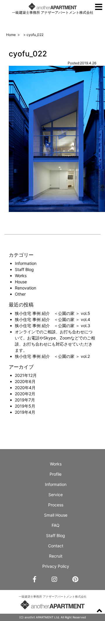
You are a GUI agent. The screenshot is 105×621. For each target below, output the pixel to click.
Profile (56, 474)
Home (11, 34)
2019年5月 (25, 405)
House (21, 281)
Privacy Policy (55, 566)
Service (55, 494)
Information (25, 263)
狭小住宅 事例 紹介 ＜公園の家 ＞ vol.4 (52, 319)
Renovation (25, 287)
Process (55, 504)
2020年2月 (25, 393)
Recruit (55, 555)
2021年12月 (26, 375)
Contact (55, 545)
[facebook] (34, 579)
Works (21, 275)
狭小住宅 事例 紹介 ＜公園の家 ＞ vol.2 (52, 356)
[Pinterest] (75, 579)
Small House (55, 515)
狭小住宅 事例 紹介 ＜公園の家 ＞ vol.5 (52, 313)
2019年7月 (25, 399)
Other (20, 293)
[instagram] (54, 579)
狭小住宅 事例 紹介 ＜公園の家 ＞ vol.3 (52, 325)
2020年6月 (25, 381)
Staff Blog (24, 269)
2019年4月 (25, 412)
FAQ (56, 525)
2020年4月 (25, 387)
